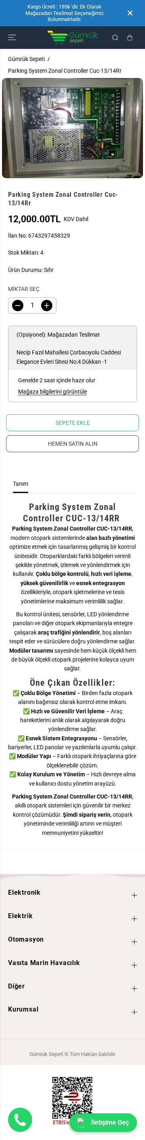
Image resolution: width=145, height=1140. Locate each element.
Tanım (20, 483)
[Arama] (115, 37)
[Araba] (129, 37)
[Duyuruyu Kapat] (130, 13)
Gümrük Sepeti (26, 59)
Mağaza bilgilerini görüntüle (52, 391)
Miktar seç (23, 289)
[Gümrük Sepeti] (73, 37)
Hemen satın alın (72, 443)
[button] (13, 37)
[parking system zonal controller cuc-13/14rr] (72, 128)
